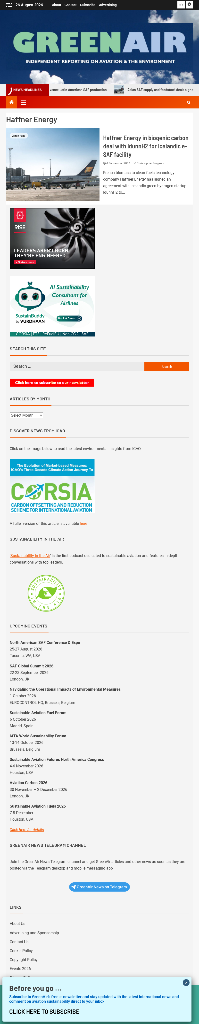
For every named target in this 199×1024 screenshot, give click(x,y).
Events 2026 (20, 968)
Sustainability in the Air (30, 555)
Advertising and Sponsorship (34, 933)
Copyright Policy (24, 959)
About (56, 5)
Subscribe (88, 5)
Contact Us (19, 942)
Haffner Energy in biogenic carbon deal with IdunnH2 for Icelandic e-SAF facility (146, 146)
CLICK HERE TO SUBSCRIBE (44, 1011)
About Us (17, 923)
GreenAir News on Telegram (102, 887)
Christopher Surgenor (151, 163)
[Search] (189, 102)
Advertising (108, 5)
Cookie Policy (21, 950)
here (83, 523)
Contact (71, 5)
